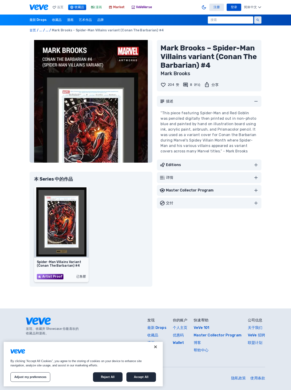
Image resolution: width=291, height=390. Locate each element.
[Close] (156, 347)
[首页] (39, 7)
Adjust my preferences (30, 377)
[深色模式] (204, 7)
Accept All (141, 377)
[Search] (257, 20)
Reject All (108, 377)
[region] (83, 364)
